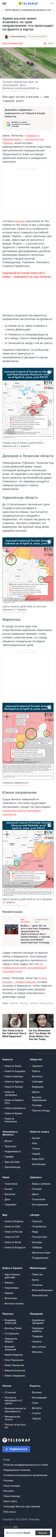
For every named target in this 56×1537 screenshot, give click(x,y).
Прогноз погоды (41, 1110)
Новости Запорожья (11, 1093)
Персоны (7, 1314)
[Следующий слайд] (53, 10)
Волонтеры (11, 1298)
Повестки (37, 1274)
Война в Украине (12, 1268)
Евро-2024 (38, 1159)
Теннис (36, 1148)
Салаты (36, 1413)
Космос (9, 1189)
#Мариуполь (46, 1003)
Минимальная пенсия (12, 1418)
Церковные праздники (38, 1321)
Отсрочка (37, 1285)
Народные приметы (38, 1329)
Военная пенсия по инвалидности (15, 1410)
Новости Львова (14, 1087)
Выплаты (37, 1076)
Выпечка (37, 1392)
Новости (7, 1059)
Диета (35, 1194)
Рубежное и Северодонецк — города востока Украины (23, 139)
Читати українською (12, 43)
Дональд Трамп (13, 1328)
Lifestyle (34, 1215)
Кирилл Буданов (14, 1354)
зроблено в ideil (10, 1527)
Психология (38, 1199)
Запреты (37, 1341)
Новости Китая (13, 1242)
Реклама (8, 1480)
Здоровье (36, 1177)
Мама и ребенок (41, 1184)
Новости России (14, 1231)
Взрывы (9, 1282)
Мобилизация (38, 1268)
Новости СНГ (12, 1237)
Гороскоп (37, 1221)
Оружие (9, 1293)
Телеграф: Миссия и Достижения (22, 1506)
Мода (35, 1231)
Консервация (39, 1397)
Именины (37, 1352)
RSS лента (10, 1512)
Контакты (9, 1491)
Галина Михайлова (18, 36)
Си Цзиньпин (12, 1333)
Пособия (37, 1105)
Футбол (36, 1138)
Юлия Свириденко (15, 1375)
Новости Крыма (13, 1113)
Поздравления (40, 1258)
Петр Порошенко (14, 1360)
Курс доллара (12, 1162)
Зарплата (37, 1066)
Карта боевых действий (12, 1276)
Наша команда (12, 1496)
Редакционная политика (17, 1470)
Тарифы (9, 1156)
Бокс (34, 1143)
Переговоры (12, 1288)
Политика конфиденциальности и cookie (26, 1465)
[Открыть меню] (4, 3)
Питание (37, 1189)
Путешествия (39, 1237)
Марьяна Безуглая (15, 1370)
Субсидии (37, 1081)
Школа (35, 1092)
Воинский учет (40, 1295)
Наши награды (12, 1485)
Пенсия (6, 1386)
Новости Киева (13, 1066)
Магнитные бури (41, 1252)
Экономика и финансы (10, 1133)
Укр (52, 3)
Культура (37, 1242)
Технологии (11, 1184)
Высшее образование (39, 1098)
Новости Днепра (14, 1076)
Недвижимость (13, 1151)
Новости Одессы (14, 1081)
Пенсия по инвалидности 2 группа (13, 1400)
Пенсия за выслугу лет (15, 1426)
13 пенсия (10, 1392)
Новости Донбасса (15, 1108)
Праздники (36, 1314)
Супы (35, 1403)
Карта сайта (10, 1501)
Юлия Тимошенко (14, 1365)
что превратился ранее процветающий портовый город (24, 968)
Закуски (36, 1418)
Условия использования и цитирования (25, 1475)
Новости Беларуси (15, 1247)
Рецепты (35, 1386)
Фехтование (39, 1164)
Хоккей (36, 1154)
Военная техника (14, 1303)
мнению (20, 221)
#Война (24, 1003)
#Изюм (33, 1003)
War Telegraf (25, 921)
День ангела (39, 1346)
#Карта (13, 1003)
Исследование (40, 1204)
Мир (4, 1215)
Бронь (35, 1280)
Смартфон (10, 1204)
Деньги (8, 1141)
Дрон (7, 1199)
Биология (10, 1194)
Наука (5, 1177)
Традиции (37, 1336)
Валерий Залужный (10, 1348)
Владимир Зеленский (10, 1321)
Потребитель (39, 1226)
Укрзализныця (12, 1167)
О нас (7, 1459)
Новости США (12, 1226)
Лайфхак (37, 1247)
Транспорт (10, 1146)
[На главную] (28, 3)
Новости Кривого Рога (14, 1101)
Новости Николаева (11, 1120)
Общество (36, 1059)
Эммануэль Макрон (11, 1340)
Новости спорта (39, 1131)
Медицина (37, 1087)
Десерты (37, 1408)
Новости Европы (14, 1221)
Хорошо (43, 1533)
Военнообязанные (42, 1290)
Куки (26, 1533)
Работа (36, 1071)
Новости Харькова (15, 1071)
